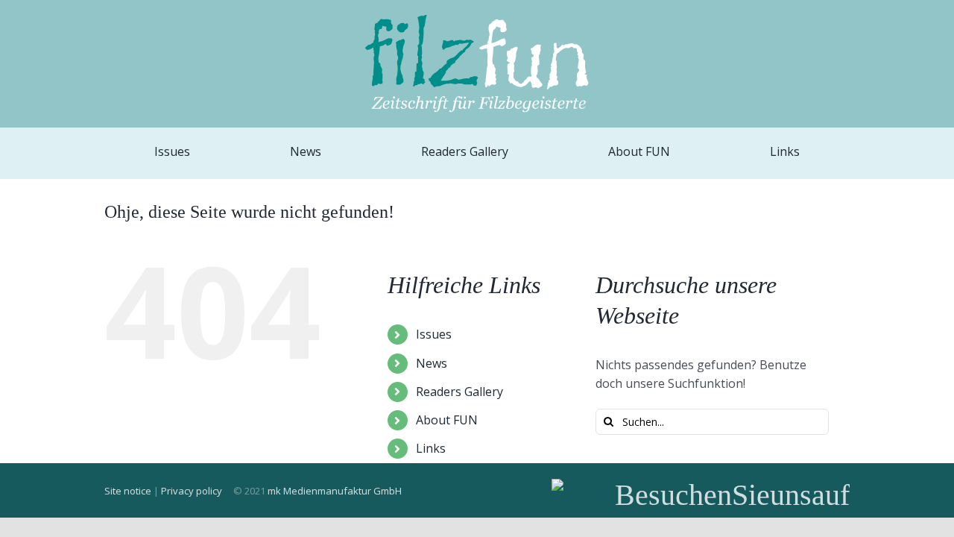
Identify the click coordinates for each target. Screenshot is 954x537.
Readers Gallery (459, 391)
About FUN (447, 420)
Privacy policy (191, 490)
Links (431, 448)
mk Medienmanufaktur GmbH (335, 490)
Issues (434, 334)
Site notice (127, 490)
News (431, 363)
